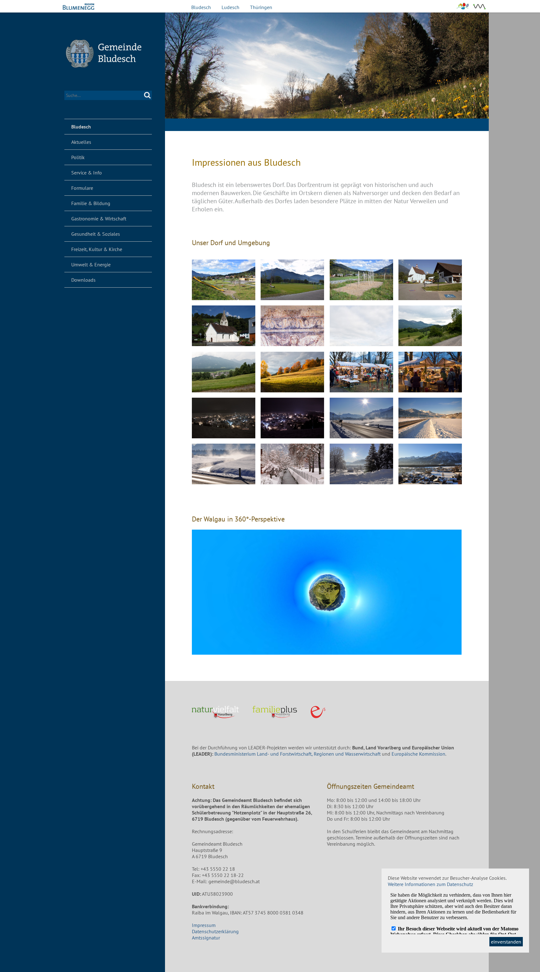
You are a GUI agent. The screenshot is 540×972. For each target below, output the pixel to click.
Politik (78, 157)
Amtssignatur (206, 937)
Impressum (204, 925)
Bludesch (201, 7)
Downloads (83, 280)
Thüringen (261, 7)
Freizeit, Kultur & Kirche (96, 249)
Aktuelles (81, 142)
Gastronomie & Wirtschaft (98, 218)
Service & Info (86, 172)
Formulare (82, 188)
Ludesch (230, 7)
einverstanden (506, 942)
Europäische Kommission (418, 754)
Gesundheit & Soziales (95, 234)
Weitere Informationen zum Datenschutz (430, 884)
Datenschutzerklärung (215, 931)
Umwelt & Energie (91, 264)
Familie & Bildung (90, 203)
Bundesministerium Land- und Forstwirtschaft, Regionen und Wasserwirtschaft (297, 754)
